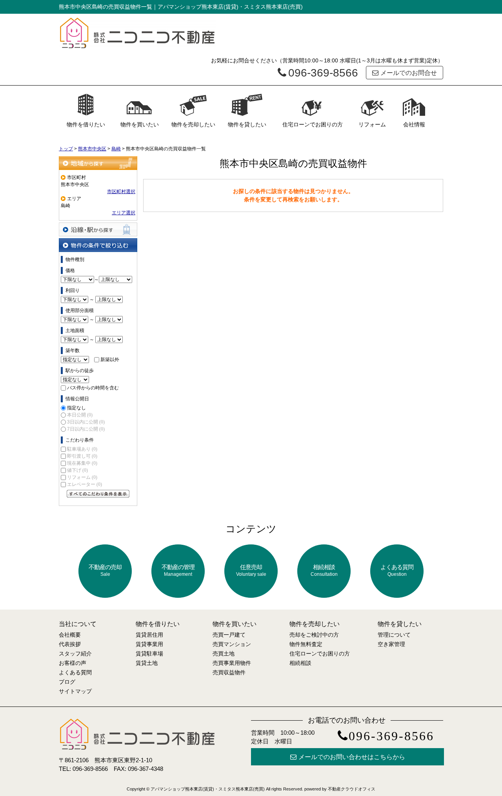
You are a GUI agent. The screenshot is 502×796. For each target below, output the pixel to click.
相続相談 (324, 570)
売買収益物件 (229, 672)
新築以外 (109, 359)
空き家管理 (391, 644)
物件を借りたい (86, 124)
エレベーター (84, 484)
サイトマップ (75, 691)
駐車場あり (82, 449)
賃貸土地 (147, 663)
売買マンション (232, 644)
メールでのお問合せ (408, 72)
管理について (394, 635)
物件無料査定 (305, 644)
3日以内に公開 (86, 422)
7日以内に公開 (86, 429)
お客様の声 (72, 663)
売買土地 (224, 653)
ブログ (67, 682)
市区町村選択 (121, 191)
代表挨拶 (70, 644)
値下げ (77, 470)
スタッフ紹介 (75, 653)
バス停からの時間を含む (93, 388)
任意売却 (251, 570)
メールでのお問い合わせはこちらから (351, 757)
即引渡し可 (82, 456)
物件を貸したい (247, 124)
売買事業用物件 (232, 663)
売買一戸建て (229, 635)
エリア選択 (123, 212)
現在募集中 (82, 463)
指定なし (76, 408)
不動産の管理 (178, 570)
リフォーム (372, 124)
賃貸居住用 (149, 635)
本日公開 (80, 415)
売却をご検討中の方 (314, 635)
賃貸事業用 (149, 644)
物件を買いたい (139, 124)
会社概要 (70, 635)
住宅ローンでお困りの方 (312, 124)
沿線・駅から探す (98, 229)
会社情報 (414, 124)
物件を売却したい (193, 124)
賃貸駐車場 (149, 653)
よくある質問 (396, 570)
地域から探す (98, 163)
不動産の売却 (105, 570)
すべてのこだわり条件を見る (98, 494)
